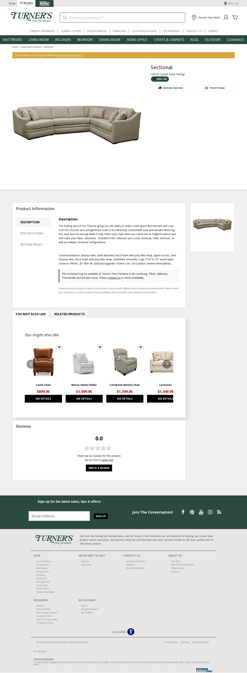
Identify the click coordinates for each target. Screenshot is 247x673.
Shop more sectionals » (69, 55)
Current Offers (71, 31)
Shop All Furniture (45, 592)
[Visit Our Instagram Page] (210, 512)
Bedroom (85, 39)
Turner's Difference (42, 31)
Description (30, 222)
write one (107, 460)
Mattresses (12, 39)
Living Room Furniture (31, 46)
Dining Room (109, 39)
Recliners (63, 39)
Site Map (184, 642)
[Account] (226, 17)
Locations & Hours (144, 31)
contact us (114, 277)
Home (15, 46)
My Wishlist (86, 612)
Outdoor (212, 39)
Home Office (137, 39)
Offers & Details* (200, 642)
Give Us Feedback (135, 568)
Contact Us (194, 31)
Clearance (235, 39)
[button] (205, 17)
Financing (119, 31)
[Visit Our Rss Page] (219, 512)
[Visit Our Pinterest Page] (192, 512)
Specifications (31, 233)
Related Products (69, 314)
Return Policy (31, 245)
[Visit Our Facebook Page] (183, 512)
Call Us (161, 79)
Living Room (39, 39)
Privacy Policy (171, 642)
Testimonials (171, 31)
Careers (213, 31)
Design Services (97, 31)
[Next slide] (166, 364)
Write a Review (99, 468)
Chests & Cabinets (169, 39)
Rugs (194, 39)
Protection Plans (44, 622)
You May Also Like (31, 314)
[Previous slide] (31, 364)
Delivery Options (173, 87)
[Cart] (235, 17)
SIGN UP (101, 516)
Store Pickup (217, 87)
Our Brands (40, 651)
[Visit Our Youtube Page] (201, 512)
